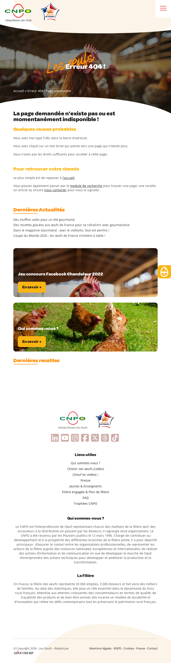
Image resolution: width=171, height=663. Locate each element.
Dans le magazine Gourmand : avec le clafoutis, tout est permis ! (61, 230)
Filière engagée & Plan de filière (85, 492)
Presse (85, 480)
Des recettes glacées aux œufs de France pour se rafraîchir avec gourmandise (71, 225)
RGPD (117, 648)
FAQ (86, 498)
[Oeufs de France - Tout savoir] (50, 12)
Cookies (129, 648)
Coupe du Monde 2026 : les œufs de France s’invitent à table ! (59, 236)
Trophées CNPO (85, 503)
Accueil (18, 91)
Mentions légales (100, 648)
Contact (152, 648)
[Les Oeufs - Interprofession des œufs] (18, 12)
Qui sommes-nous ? (85, 463)
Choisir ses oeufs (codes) (85, 469)
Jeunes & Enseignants (85, 486)
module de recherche (86, 186)
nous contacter (55, 190)
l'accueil (69, 178)
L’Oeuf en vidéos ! (85, 474)
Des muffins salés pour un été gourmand (44, 220)
